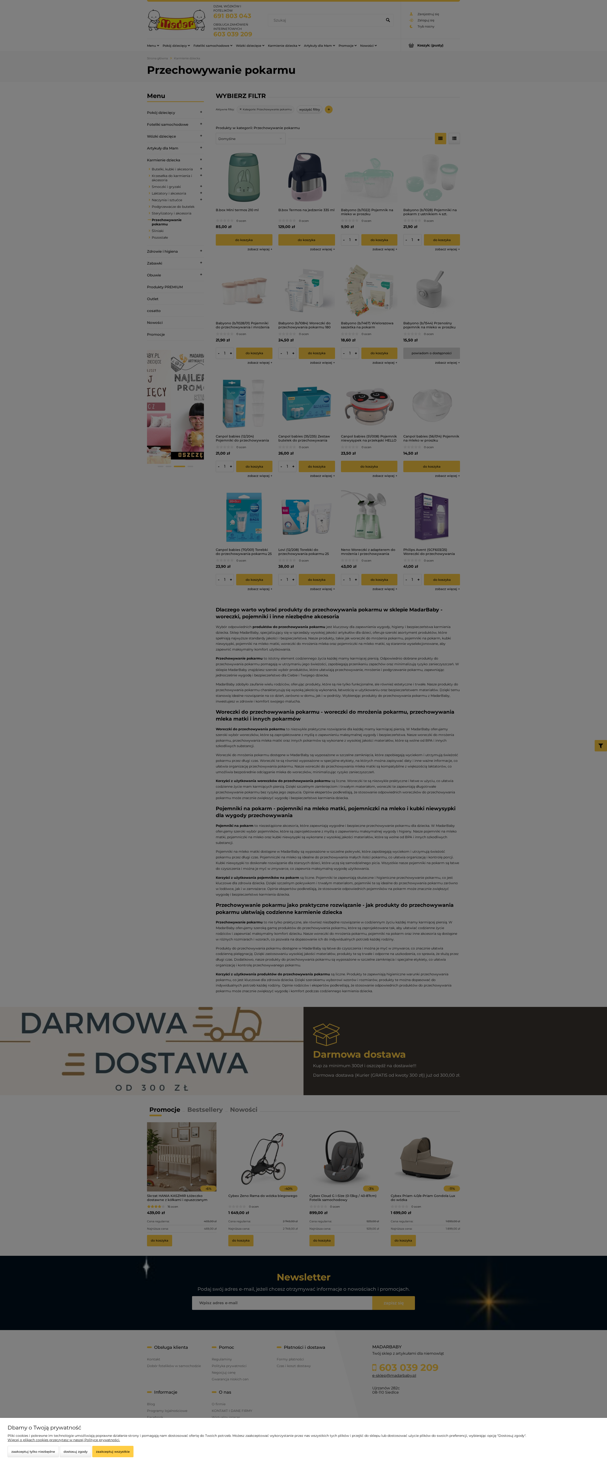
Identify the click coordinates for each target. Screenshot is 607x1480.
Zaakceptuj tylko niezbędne (33, 1451)
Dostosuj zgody (75, 1451)
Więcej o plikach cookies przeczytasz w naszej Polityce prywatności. (64, 1440)
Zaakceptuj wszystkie (113, 1451)
